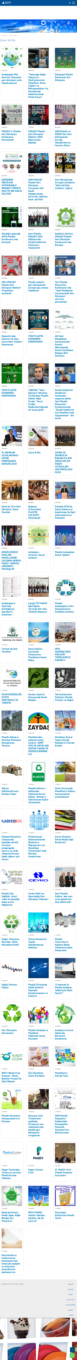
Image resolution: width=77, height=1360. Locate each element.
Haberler (70, 1310)
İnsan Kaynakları (70, 1305)
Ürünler (71, 1294)
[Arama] (69, 2)
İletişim (71, 1315)
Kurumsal (70, 1289)
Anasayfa (70, 1284)
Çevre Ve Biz (70, 1299)
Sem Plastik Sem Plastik (7, 3)
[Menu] (73, 3)
